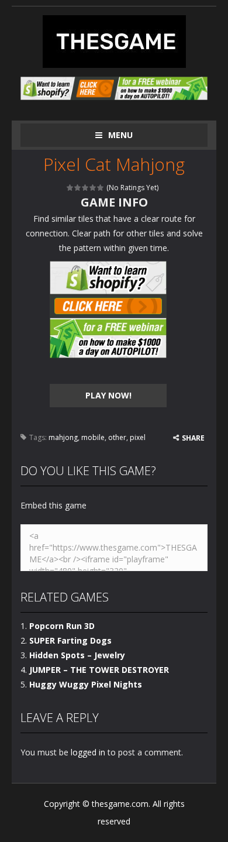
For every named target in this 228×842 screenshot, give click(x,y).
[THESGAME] (114, 40)
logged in (88, 752)
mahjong (63, 437)
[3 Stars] (85, 187)
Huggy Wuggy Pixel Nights (85, 684)
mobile (93, 437)
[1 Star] (70, 187)
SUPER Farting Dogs (70, 640)
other (117, 437)
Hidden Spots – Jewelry (77, 655)
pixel (138, 437)
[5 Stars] (101, 187)
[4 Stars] (93, 187)
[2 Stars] (78, 187)
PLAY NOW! (108, 395)
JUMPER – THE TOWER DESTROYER (99, 669)
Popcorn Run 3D (62, 625)
